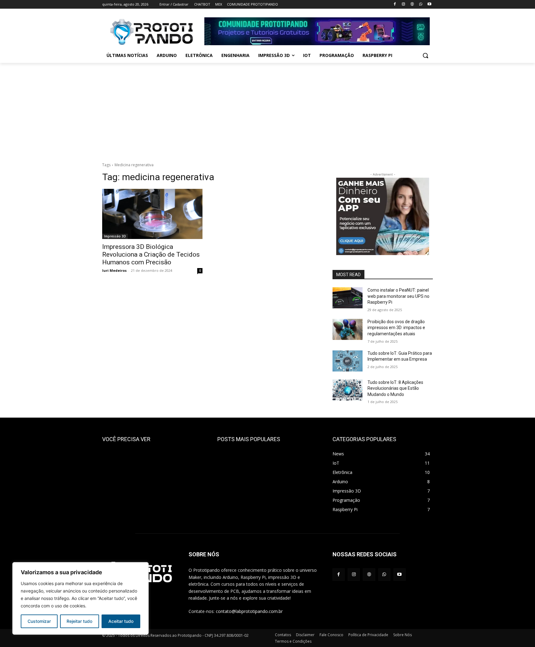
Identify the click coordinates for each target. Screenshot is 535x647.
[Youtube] (429, 4)
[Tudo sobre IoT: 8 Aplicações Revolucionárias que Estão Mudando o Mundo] (348, 390)
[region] (80, 598)
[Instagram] (403, 4)
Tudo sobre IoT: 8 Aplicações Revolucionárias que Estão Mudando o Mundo (395, 388)
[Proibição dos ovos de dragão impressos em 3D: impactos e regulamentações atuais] (348, 329)
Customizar (39, 621)
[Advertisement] (267, 109)
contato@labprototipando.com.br (249, 611)
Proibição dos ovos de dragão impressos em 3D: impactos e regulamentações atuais (396, 327)
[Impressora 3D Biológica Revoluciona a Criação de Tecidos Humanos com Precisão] (152, 214)
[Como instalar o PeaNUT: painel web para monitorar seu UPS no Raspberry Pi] (348, 297)
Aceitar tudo (120, 621)
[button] (425, 55)
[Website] (412, 4)
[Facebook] (394, 4)
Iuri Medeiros (114, 270)
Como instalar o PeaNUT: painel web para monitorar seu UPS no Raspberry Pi (398, 296)
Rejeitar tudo (79, 621)
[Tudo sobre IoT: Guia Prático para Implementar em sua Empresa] (348, 360)
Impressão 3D (115, 236)
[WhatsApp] (420, 4)
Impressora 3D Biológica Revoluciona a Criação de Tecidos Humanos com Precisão (151, 254)
